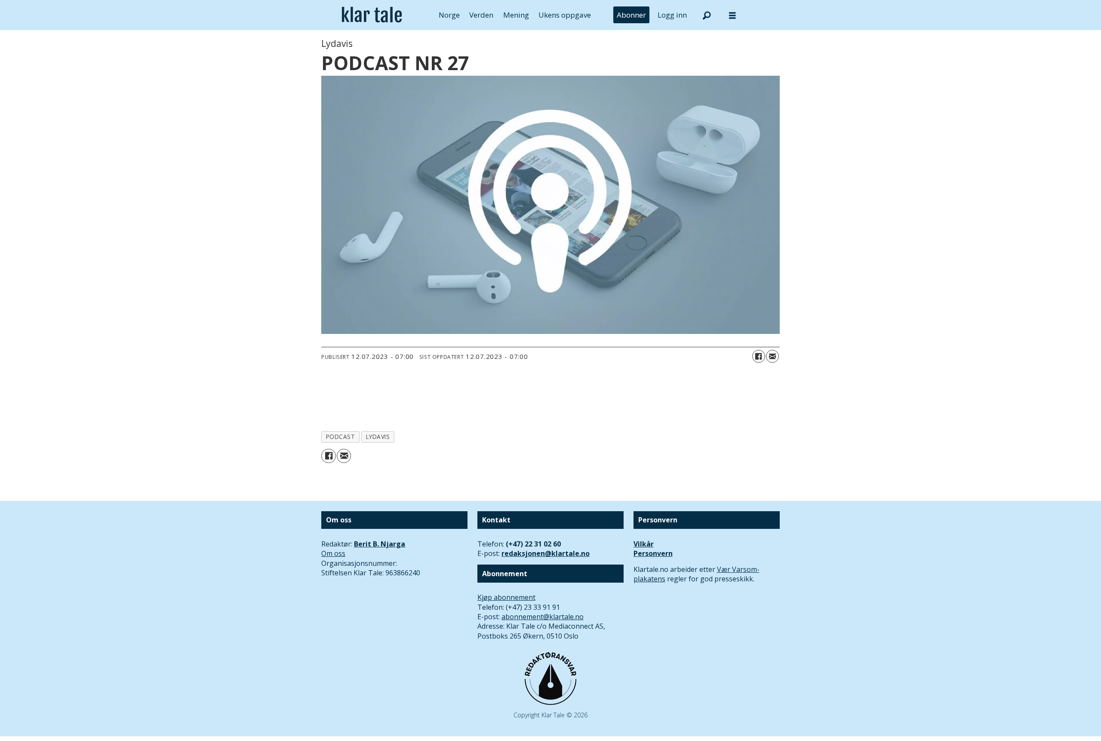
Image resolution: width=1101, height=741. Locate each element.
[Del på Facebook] (758, 356)
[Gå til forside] (371, 15)
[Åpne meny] (732, 15)
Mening (516, 15)
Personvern (653, 553)
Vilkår (644, 544)
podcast (340, 436)
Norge (449, 15)
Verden (481, 15)
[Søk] (707, 15)
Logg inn (672, 15)
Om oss (333, 553)
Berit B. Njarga (379, 544)
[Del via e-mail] (772, 356)
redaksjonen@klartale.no (545, 553)
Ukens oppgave (564, 15)
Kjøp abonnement (506, 597)
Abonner (631, 15)
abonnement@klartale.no (542, 616)
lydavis (378, 436)
